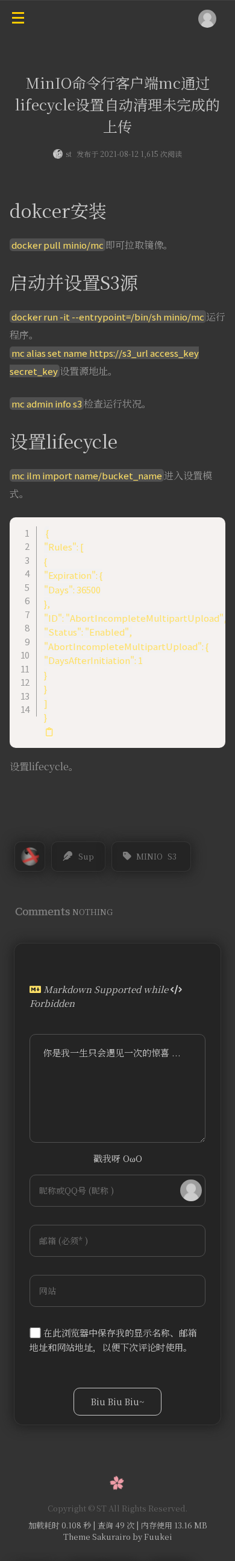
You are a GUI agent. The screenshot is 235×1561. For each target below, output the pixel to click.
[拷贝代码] (49, 732)
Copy (210, 527)
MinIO (149, 856)
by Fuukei (151, 1536)
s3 (172, 856)
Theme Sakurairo (97, 1536)
